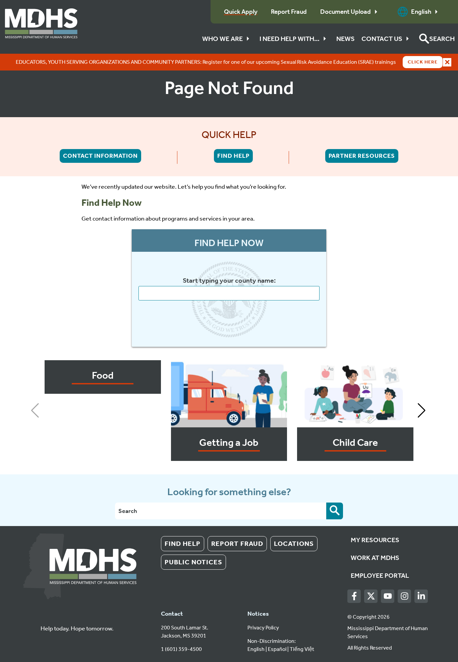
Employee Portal (380, 575)
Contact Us (381, 39)
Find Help (233, 155)
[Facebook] (354, 596)
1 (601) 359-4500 (181, 649)
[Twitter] (371, 596)
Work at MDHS (375, 558)
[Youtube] (388, 596)
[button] (437, 38)
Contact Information (100, 155)
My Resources (375, 540)
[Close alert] (447, 62)
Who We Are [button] (222, 39)
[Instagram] (404, 596)
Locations (294, 543)
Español (277, 649)
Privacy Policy (263, 627)
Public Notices (193, 562)
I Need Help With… (290, 39)
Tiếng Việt (302, 649)
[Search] (334, 511)
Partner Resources (362, 155)
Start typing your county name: (229, 280)
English (421, 11)
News (345, 39)
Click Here (423, 62)
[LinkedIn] (421, 596)
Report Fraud (237, 543)
